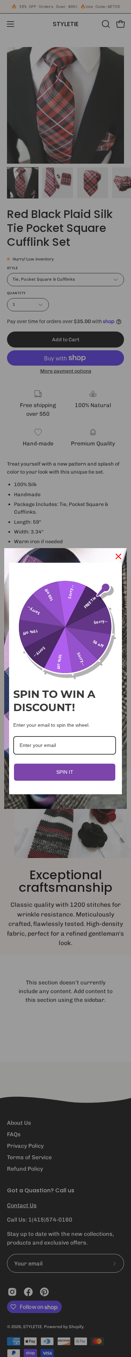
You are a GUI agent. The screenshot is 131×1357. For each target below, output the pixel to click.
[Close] (118, 556)
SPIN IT (64, 772)
